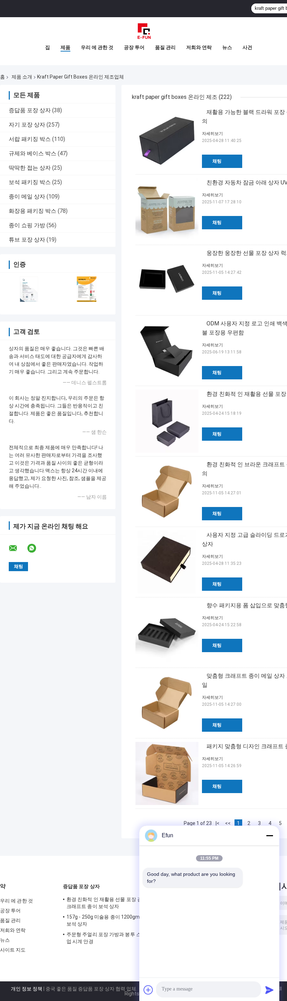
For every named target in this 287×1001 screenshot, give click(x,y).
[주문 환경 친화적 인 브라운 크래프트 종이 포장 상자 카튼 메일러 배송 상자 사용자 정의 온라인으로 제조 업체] (166, 491)
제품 (65, 47)
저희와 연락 (199, 47)
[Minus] (269, 835)
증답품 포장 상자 (30, 110)
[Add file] (148, 989)
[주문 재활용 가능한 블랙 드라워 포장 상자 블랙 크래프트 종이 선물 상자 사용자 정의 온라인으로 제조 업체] (166, 139)
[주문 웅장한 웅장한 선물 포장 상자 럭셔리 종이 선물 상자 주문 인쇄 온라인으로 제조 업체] (166, 280)
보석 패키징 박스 (30, 182)
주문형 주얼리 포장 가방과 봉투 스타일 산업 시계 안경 (111, 938)
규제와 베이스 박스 (32, 153)
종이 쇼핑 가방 (27, 225)
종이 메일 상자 (27, 196)
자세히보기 (212, 133)
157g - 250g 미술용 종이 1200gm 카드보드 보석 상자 (113, 920)
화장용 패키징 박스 (32, 211)
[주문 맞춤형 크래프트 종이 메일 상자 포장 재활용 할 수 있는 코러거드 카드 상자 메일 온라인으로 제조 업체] (166, 703)
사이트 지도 (13, 950)
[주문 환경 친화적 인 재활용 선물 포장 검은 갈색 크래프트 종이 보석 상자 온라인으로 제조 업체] (166, 421)
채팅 (217, 161)
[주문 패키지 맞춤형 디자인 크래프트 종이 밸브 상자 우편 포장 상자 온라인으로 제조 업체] (166, 773)
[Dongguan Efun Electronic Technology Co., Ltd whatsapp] (36, 548)
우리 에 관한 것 (97, 47)
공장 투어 (134, 47)
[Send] (269, 989)
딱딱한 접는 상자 (30, 167)
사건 (247, 47)
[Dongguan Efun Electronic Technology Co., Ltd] (143, 31)
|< (217, 823)
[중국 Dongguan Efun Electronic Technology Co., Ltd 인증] (29, 289)
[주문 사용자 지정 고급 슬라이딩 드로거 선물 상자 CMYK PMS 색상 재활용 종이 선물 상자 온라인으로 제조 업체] (166, 562)
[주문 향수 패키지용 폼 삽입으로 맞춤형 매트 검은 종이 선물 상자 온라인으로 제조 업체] (166, 632)
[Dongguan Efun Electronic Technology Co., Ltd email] (17, 548)
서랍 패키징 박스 (30, 139)
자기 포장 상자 (27, 124)
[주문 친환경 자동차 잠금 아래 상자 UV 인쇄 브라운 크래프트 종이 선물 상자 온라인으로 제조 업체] (166, 209)
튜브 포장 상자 (27, 239)
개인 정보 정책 (26, 989)
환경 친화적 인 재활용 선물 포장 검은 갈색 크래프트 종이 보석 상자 (112, 903)
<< (228, 823)
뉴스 (227, 47)
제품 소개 (22, 77)
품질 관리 (165, 47)
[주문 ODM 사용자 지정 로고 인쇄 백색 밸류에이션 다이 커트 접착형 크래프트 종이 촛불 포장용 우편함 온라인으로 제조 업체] (166, 350)
